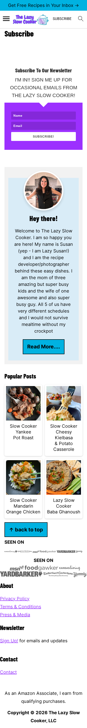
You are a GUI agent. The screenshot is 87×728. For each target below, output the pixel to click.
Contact (8, 672)
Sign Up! (9, 640)
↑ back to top (26, 530)
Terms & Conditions (20, 606)
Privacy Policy (14, 598)
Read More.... (43, 347)
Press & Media (15, 614)
